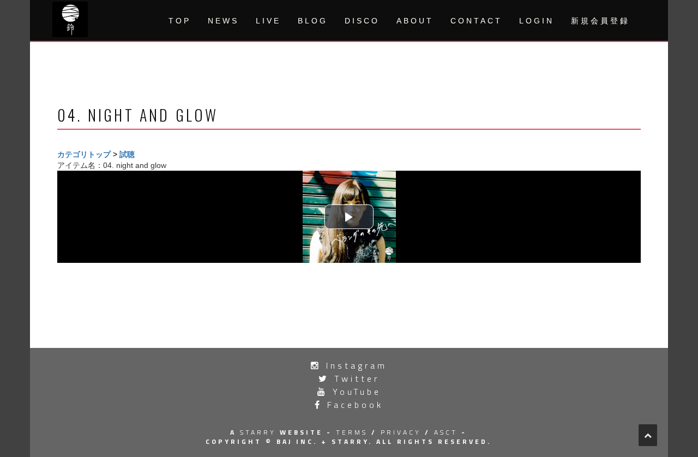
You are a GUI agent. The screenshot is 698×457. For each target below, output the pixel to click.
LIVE (268, 20)
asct (446, 432)
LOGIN (536, 20)
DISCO (362, 20)
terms (352, 432)
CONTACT (476, 20)
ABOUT (415, 20)
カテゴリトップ (84, 154)
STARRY (258, 432)
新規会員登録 (600, 20)
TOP (180, 20)
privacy (401, 432)
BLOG (313, 20)
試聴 (127, 154)
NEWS (223, 20)
